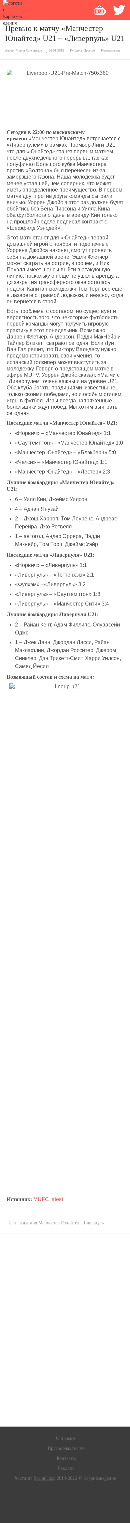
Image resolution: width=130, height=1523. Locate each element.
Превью (89, 50)
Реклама (66, 1468)
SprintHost (44, 1478)
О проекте (66, 1438)
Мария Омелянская (29, 50)
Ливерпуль (93, 1222)
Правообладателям (66, 1448)
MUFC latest (47, 1199)
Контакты (66, 1458)
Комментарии (110, 50)
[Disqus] (65, 1337)
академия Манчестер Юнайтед (49, 1222)
